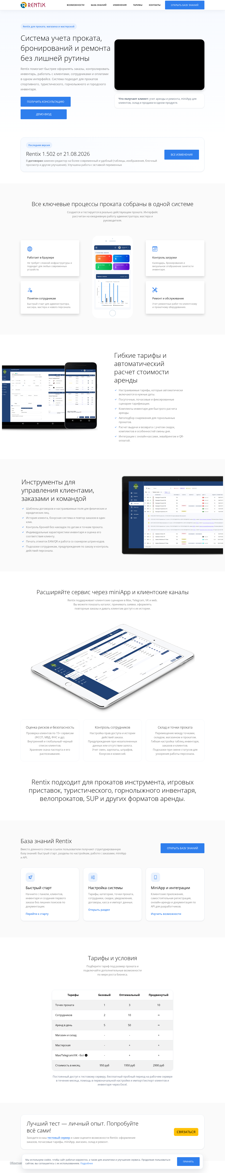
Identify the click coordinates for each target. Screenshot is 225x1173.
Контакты (154, 4)
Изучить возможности (166, 914)
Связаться (186, 1132)
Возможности (75, 4)
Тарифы (137, 4)
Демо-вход (43, 114)
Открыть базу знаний (184, 5)
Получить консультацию (45, 102)
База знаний (98, 4)
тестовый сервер (58, 1138)
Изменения (120, 4)
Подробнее (86, 1163)
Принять (188, 1161)
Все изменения (182, 154)
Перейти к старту (37, 914)
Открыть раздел (99, 910)
